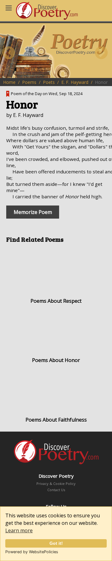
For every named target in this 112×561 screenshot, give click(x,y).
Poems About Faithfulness (56, 419)
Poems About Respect (56, 300)
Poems (29, 82)
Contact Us (56, 489)
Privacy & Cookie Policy (56, 483)
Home (9, 82)
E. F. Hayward (74, 82)
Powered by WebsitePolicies (31, 551)
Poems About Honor (56, 360)
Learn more (19, 530)
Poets (49, 82)
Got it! (56, 543)
